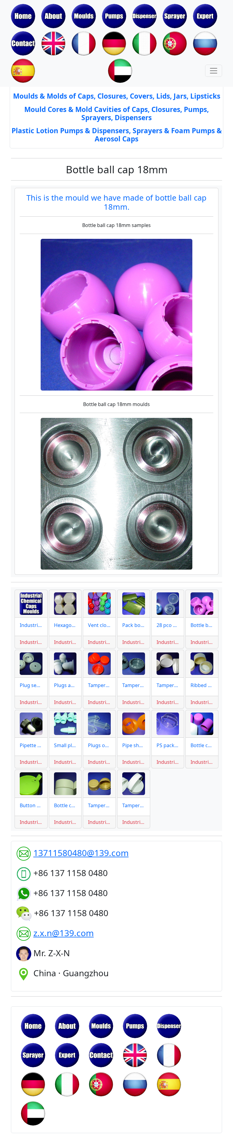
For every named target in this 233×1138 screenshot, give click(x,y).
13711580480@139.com (81, 853)
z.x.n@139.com (63, 933)
